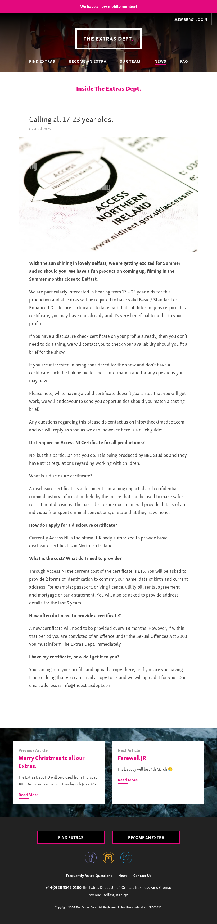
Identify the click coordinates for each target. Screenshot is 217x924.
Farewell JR (132, 757)
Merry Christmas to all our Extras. (52, 761)
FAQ (184, 61)
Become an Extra (87, 61)
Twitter (126, 857)
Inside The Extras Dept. (108, 88)
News (160, 61)
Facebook (91, 857)
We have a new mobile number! (108, 6)
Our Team (130, 61)
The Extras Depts (108, 38)
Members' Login (190, 19)
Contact (142, 875)
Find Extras (42, 61)
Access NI (59, 537)
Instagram (108, 857)
